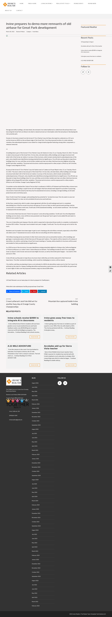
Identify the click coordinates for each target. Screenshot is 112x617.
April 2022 (34, 597)
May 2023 (34, 542)
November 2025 (36, 416)
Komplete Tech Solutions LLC (98, 614)
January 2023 (35, 559)
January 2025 (35, 458)
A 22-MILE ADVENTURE (19, 346)
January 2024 (35, 509)
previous (21, 303)
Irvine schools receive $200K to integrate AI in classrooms (23, 319)
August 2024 (35, 479)
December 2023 (36, 513)
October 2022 (35, 572)
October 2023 (35, 521)
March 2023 (35, 551)
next (63, 301)
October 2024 (35, 471)
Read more (34, 337)
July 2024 (34, 484)
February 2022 (36, 605)
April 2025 (34, 446)
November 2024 (36, 467)
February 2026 (36, 404)
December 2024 (36, 463)
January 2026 (35, 408)
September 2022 (36, 576)
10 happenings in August (87, 42)
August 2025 (35, 429)
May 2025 (34, 442)
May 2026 (34, 391)
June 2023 (34, 538)
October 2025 (35, 421)
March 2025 (35, 450)
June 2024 (34, 488)
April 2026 (34, 395)
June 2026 (34, 387)
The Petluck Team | (86, 614)
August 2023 (35, 530)
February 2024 (36, 505)
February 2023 (36, 555)
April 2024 (34, 496)
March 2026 (35, 400)
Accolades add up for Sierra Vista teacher (91, 46)
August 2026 (35, 383)
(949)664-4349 (13, 415)
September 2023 (36, 526)
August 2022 (35, 580)
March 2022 (35, 601)
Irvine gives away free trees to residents (91, 56)
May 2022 (34, 593)
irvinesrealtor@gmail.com (15, 419)
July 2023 (34, 534)
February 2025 (36, 454)
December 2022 (36, 563)
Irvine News (35, 31)
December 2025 (36, 412)
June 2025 (34, 437)
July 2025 (34, 433)
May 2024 (34, 492)
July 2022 (34, 584)
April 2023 (34, 547)
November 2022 (36, 568)
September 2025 (36, 425)
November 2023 (36, 517)
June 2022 (34, 589)
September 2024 (36, 475)
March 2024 (35, 500)
